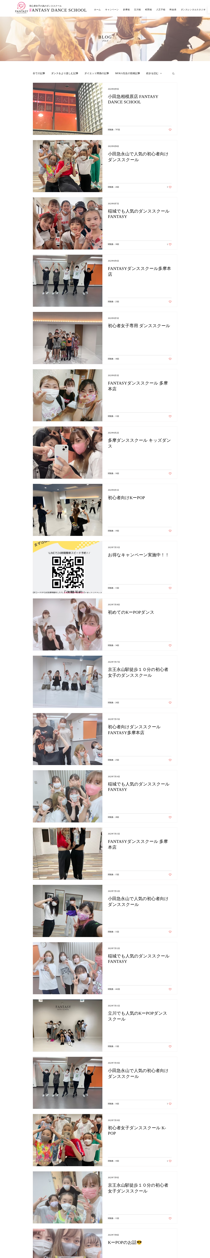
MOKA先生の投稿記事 (127, 73)
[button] (173, 73)
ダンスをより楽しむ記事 (64, 73)
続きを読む (152, 73)
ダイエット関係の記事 (96, 73)
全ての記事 (39, 73)
